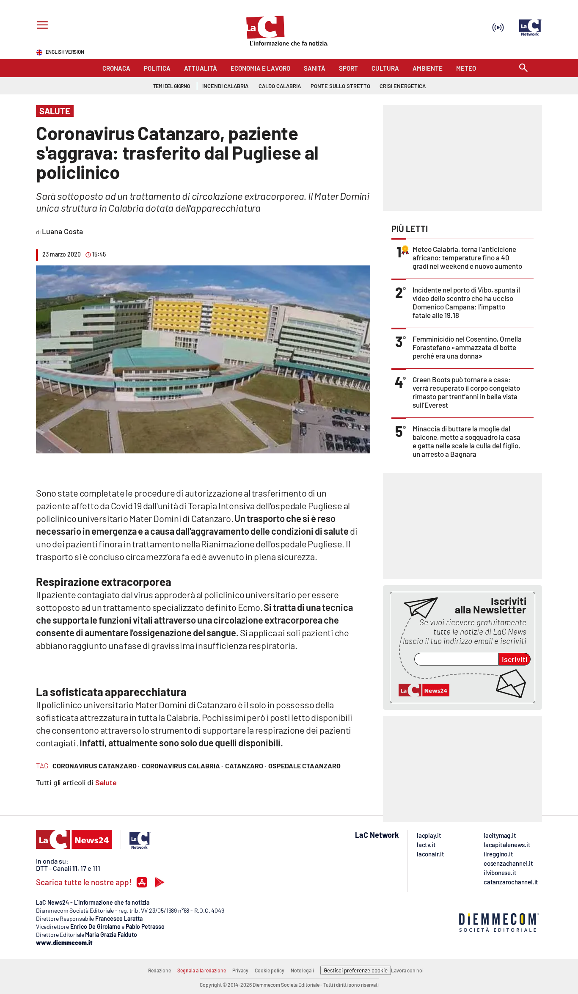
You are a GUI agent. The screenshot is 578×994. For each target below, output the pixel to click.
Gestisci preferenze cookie (356, 970)
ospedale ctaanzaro (304, 766)
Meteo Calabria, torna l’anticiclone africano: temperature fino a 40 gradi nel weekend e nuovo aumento (467, 257)
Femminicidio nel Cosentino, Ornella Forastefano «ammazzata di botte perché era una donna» (467, 347)
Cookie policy (269, 970)
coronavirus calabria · (182, 766)
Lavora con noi (407, 970)
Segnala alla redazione (201, 970)
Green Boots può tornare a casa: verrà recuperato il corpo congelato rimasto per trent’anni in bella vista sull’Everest (466, 392)
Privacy (240, 970)
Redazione (159, 970)
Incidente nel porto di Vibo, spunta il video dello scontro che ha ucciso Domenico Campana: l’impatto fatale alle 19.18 (466, 302)
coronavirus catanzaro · (96, 766)
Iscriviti (515, 659)
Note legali (302, 970)
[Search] (523, 68)
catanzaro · (245, 766)
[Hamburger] (41, 26)
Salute (106, 782)
